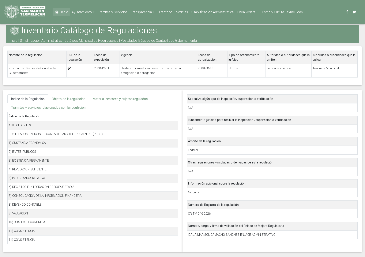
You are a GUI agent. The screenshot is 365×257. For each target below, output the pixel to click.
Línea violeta (246, 12)
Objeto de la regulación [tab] (68, 99)
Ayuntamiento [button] (82, 12)
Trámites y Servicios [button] (113, 12)
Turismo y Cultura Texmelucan (281, 12)
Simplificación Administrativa (212, 12)
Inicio (63, 12)
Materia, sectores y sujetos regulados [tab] (120, 99)
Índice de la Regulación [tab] (28, 99)
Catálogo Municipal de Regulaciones (91, 40)
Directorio (165, 12)
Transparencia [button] (141, 12)
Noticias (182, 12)
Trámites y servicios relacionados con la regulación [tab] (48, 107)
